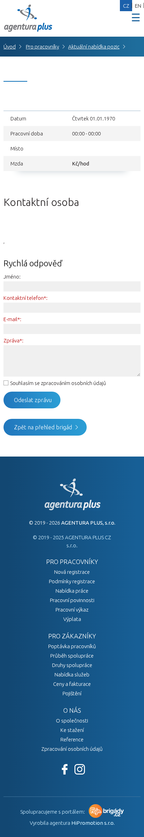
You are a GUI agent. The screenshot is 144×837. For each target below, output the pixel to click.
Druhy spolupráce (72, 665)
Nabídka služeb (72, 674)
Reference (72, 739)
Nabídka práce (72, 591)
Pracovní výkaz (72, 610)
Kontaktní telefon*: (25, 298)
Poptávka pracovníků (72, 646)
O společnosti (72, 721)
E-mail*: (12, 319)
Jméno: (12, 277)
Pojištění (72, 693)
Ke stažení (72, 730)
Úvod (9, 47)
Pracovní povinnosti (72, 600)
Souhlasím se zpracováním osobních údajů (58, 383)
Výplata (72, 619)
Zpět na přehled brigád (43, 427)
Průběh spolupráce (72, 656)
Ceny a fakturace (72, 684)
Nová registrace (72, 572)
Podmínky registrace (72, 581)
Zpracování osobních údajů (72, 749)
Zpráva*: (13, 340)
